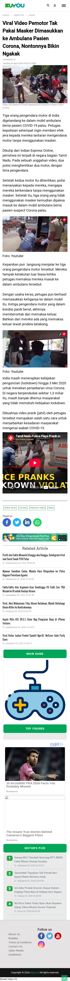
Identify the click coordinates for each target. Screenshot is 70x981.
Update (31, 15)
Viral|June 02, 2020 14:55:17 (18, 643)
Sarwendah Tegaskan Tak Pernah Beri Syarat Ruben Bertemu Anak (35, 874)
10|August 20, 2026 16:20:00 (30, 865)
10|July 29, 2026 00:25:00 (29, 896)
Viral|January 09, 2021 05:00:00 (20, 563)
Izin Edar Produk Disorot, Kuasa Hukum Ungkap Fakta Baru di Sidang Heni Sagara (38, 889)
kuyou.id (34, 972)
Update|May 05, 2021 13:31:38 (19, 595)
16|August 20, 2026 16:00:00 (30, 881)
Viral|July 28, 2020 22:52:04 (18, 611)
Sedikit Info (19, 15)
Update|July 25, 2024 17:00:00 (19, 579)
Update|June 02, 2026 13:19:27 (20, 627)
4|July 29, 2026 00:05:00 (28, 911)
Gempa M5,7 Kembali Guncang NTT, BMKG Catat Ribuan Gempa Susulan (38, 859)
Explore (6, 15)
